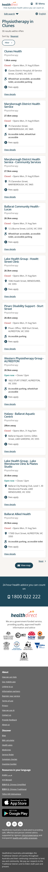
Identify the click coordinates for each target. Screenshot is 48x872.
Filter (10, 43)
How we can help (9, 677)
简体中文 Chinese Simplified (14, 784)
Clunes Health (13, 51)
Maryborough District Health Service (22, 105)
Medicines (6, 750)
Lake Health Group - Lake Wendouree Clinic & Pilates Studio (21, 463)
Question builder (9, 764)
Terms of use (7, 701)
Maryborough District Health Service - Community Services (22, 160)
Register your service (11, 696)
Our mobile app (9, 682)
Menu (42, 3)
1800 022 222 (25, 596)
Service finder (8, 754)
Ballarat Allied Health (17, 514)
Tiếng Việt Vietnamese (11, 794)
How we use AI (8, 710)
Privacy (5, 705)
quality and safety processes (25, 838)
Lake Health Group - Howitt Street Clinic (21, 260)
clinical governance (30, 835)
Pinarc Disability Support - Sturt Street (23, 307)
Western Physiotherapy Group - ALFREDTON (24, 359)
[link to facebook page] (8, 824)
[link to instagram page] (14, 824)
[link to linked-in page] (20, 824)
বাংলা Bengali (7, 780)
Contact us (6, 715)
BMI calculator (8, 740)
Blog (4, 735)
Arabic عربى (7, 775)
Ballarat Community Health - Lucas (22, 207)
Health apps (7, 745)
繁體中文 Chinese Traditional (14, 789)
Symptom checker (9, 759)
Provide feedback (9, 720)
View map (27, 566)
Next (41, 561)
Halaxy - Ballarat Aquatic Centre (19, 415)
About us (6, 724)
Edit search (9, 13)
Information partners (11, 691)
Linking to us (7, 686)
